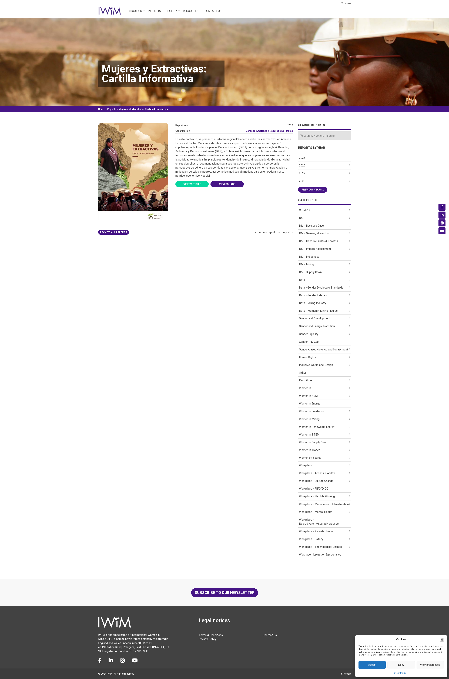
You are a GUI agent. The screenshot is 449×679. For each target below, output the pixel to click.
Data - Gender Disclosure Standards (321, 287)
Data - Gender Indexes (313, 295)
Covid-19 (304, 210)
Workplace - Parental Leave (316, 531)
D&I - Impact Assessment (315, 248)
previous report (266, 232)
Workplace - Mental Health (315, 512)
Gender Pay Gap (309, 341)
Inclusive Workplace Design (316, 365)
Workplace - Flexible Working (317, 496)
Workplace (305, 465)
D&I (301, 218)
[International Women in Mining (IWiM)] (109, 13)
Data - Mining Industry (312, 303)
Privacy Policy (399, 673)
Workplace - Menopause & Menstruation (324, 504)
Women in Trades (309, 450)
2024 (302, 173)
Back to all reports (113, 232)
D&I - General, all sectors (314, 233)
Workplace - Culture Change (316, 481)
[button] (442, 639)
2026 (302, 157)
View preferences (430, 664)
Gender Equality (308, 334)
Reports (111, 109)
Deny (401, 664)
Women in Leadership (312, 411)
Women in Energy (309, 403)
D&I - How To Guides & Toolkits (318, 241)
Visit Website (192, 184)
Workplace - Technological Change (320, 546)
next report (284, 232)
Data (302, 280)
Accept (372, 664)
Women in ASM (308, 395)
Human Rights (307, 357)
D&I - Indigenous (309, 256)
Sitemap (346, 673)
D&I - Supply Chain (310, 272)
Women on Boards (310, 457)
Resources (191, 11)
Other (302, 372)
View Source (227, 184)
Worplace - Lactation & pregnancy (320, 554)
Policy (172, 11)
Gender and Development (314, 318)
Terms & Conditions (211, 635)
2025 (302, 165)
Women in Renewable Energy (316, 427)
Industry (154, 11)
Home (101, 109)
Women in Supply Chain (313, 442)
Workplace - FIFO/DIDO (314, 488)
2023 (302, 181)
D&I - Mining (306, 264)
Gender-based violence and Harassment (323, 349)
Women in (305, 388)
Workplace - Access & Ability (317, 473)
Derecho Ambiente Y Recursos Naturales (269, 130)
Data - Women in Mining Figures (318, 310)
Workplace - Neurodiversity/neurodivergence (319, 521)
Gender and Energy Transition (317, 326)
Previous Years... (313, 189)
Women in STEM (309, 434)
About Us (135, 11)
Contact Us (213, 11)
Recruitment (306, 380)
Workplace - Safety (311, 539)
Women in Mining (309, 419)
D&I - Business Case (311, 225)
